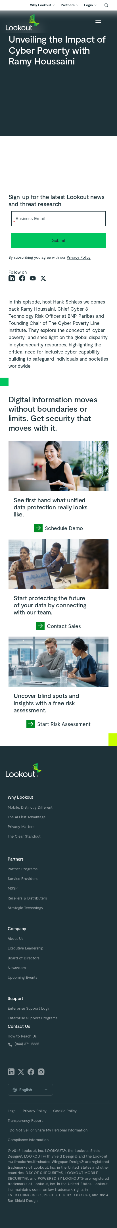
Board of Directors (23, 958)
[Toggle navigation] (98, 21)
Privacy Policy (79, 257)
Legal (12, 1110)
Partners (68, 5)
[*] (58, 210)
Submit (58, 240)
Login (88, 5)
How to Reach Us (22, 1036)
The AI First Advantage (26, 817)
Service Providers (22, 878)
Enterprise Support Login (29, 1008)
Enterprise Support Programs (32, 1018)
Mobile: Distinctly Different (30, 807)
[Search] (106, 5)
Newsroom (17, 967)
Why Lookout (40, 5)
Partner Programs (22, 869)
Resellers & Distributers (27, 898)
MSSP (13, 888)
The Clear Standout (24, 836)
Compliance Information (28, 1139)
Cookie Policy (65, 1110)
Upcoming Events (22, 977)
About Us (15, 938)
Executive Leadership (25, 948)
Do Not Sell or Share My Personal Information (48, 1130)
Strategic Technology (25, 907)
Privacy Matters (21, 826)
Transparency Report (25, 1120)
